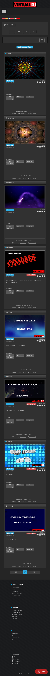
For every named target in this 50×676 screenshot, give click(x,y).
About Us (15, 634)
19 (34, 572)
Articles (14, 616)
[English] (3, 18)
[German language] (12, 18)
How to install (32, 113)
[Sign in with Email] (12, 25)
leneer (43, 80)
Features (15, 591)
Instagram (16, 661)
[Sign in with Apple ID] (26, 32)
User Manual (16, 612)
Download (15, 587)
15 (16, 572)
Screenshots (16, 595)
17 (25, 572)
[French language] (9, 18)
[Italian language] (15, 18)
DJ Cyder (42, 274)
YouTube (16, 659)
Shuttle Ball (10, 183)
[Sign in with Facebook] (12, 32)
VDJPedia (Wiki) (17, 614)
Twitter (15, 663)
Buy (13, 589)
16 (20, 572)
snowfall (9, 377)
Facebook (16, 657)
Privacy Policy (16, 638)
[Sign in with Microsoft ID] (19, 32)
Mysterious (10, 118)
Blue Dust (9, 506)
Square (8, 53)
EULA (14, 640)
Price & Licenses (17, 593)
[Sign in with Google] (33, 32)
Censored (9, 247)
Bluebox (9, 441)
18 (29, 572)
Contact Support (17, 610)
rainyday (9, 312)
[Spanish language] (6, 18)
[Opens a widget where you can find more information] (41, 672)
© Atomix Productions (25, 674)
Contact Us (15, 636)
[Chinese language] (18, 18)
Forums (14, 618)
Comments (23, 113)
